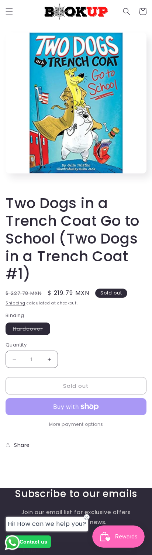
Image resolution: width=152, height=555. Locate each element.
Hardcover (31, 330)
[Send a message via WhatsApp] (12, 542)
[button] (9, 11)
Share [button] (22, 445)
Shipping (15, 303)
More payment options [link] (76, 424)
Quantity (16, 344)
